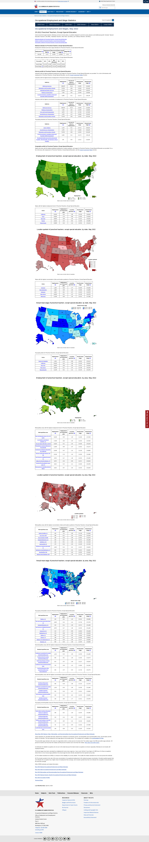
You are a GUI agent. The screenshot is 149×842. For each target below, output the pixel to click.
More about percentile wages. (92, 742)
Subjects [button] (42, 11)
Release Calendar (106, 4)
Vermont (43, 287)
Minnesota (43, 296)
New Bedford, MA (43, 552)
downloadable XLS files (98, 738)
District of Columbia (43, 361)
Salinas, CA (43, 635)
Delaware (43, 292)
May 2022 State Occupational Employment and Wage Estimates (50, 769)
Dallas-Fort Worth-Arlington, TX (43, 461)
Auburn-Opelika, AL (43, 533)
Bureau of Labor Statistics (40, 15)
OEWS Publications (54, 24)
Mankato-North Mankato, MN (43, 554)
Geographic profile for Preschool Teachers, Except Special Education (51, 42)
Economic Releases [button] (71, 11)
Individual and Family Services (47, 90)
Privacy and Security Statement (92, 805)
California (43, 214)
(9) (74, 211)
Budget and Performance (69, 802)
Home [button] (36, 11)
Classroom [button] (81, 11)
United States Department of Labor (107, 1)
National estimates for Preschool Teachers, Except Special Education (51, 39)
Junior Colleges (47, 127)
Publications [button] (59, 11)
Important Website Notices (91, 812)
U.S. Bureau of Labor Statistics (49, 6)
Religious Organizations (47, 92)
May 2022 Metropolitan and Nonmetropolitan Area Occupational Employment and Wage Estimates (59, 772)
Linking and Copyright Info (91, 810)
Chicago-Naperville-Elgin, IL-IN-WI (43, 443)
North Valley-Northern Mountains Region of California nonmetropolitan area (43, 712)
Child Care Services (47, 86)
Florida (43, 221)
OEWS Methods (81, 24)
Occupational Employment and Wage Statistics (58, 15)
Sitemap (86, 800)
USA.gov (64, 810)
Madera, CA (43, 619)
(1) (42, 51)
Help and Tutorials (89, 815)
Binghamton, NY (43, 633)
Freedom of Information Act (91, 802)
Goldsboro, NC (43, 542)
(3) (48, 52)
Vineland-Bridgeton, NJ (43, 540)
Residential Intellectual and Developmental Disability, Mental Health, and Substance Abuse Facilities (47, 139)
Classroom (84, 793)
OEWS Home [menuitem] (40, 24)
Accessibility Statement (90, 817)
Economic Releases (73, 793)
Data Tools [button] (50, 11)
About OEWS (94, 24)
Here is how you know (62, 1)
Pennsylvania (43, 223)
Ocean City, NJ (43, 631)
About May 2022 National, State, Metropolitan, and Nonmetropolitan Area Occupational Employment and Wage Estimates (65, 734)
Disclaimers (87, 807)
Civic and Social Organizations (47, 112)
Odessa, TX (43, 637)
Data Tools (52, 793)
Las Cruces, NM (43, 535)
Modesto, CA (43, 641)
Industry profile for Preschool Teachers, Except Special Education (50, 41)
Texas (43, 216)
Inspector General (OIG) (68, 800)
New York (43, 218)
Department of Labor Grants (69, 805)
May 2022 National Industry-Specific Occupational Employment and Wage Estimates (55, 774)
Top (147, 1)
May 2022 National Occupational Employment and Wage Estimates (51, 766)
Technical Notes (39, 780)
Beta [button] (88, 11)
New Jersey (43, 294)
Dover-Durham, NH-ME (43, 537)
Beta (91, 793)
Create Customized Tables (76, 75)
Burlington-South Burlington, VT (43, 550)
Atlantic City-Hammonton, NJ (43, 639)
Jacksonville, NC (43, 544)
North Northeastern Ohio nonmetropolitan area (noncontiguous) (43, 670)
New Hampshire (43, 290)
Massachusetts (43, 369)
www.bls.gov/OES (39, 829)
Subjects (43, 793)
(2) (62, 52)
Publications (61, 793)
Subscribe (113, 4)
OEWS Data (68, 24)
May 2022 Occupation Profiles (42, 777)
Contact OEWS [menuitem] (108, 24)
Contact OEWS (38, 832)
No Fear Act (65, 807)
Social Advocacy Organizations (47, 114)
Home (37, 793)
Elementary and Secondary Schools (47, 88)
